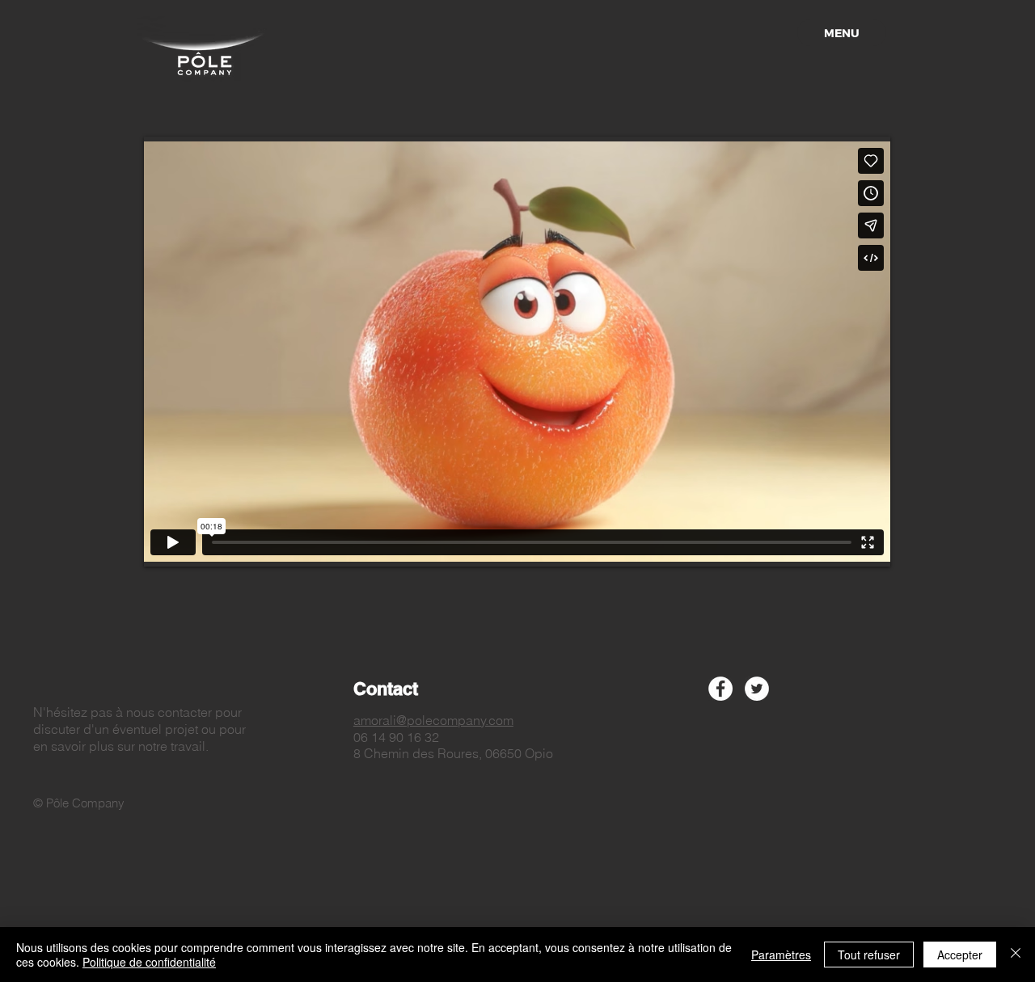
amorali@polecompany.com (433, 720)
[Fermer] (1015, 954)
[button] (841, 32)
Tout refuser (869, 954)
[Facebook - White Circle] (720, 688)
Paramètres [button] (781, 954)
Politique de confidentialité (149, 962)
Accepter (959, 954)
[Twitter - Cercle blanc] (757, 688)
